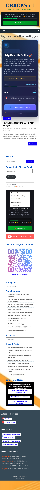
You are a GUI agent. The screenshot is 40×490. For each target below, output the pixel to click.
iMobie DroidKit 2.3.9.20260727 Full (19, 327)
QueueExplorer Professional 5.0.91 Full (20, 366)
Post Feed (8, 419)
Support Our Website (14, 309)
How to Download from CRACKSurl (20, 402)
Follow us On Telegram (20, 274)
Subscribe (11, 177)
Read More (32, 144)
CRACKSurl (20, 5)
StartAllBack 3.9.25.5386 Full (17, 330)
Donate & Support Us (20, 107)
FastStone (19, 128)
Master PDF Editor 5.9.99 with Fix (18, 466)
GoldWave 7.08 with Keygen (16, 324)
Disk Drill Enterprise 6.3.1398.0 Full (19, 315)
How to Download (8, 437)
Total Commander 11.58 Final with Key (20, 312)
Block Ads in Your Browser (20, 397)
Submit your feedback (10, 444)
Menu (3, 30)
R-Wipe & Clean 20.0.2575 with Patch (20, 347)
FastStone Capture (27, 128)
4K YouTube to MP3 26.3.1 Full (19, 468)
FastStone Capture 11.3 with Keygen (18, 124)
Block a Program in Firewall (11, 434)
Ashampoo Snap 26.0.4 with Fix (18, 360)
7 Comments (6, 130)
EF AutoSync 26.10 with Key (16, 375)
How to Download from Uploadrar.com (20, 391)
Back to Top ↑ (20, 478)
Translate (20, 187)
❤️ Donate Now (20, 228)
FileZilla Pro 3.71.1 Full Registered (18, 363)
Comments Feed (10, 422)
